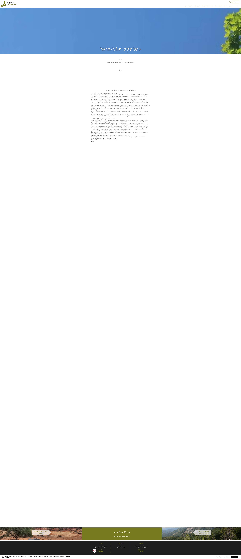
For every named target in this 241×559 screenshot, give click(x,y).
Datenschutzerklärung (6, 557)
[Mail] (94, 550)
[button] (230, 2)
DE (119, 59)
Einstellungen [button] (219, 556)
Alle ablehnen (227, 556)
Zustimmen (234, 556)
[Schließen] (239, 557)
